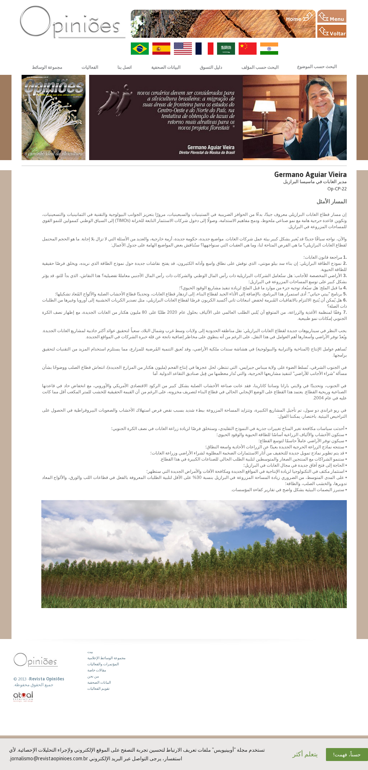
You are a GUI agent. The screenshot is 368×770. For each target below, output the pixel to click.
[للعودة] (331, 31)
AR (226, 48)
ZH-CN (248, 48)
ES (161, 48)
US (183, 48)
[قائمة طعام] (331, 16)
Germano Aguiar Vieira (310, 174)
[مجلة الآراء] (72, 21)
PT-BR (140, 48)
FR (204, 48)
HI (269, 48)
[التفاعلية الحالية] (23, 696)
